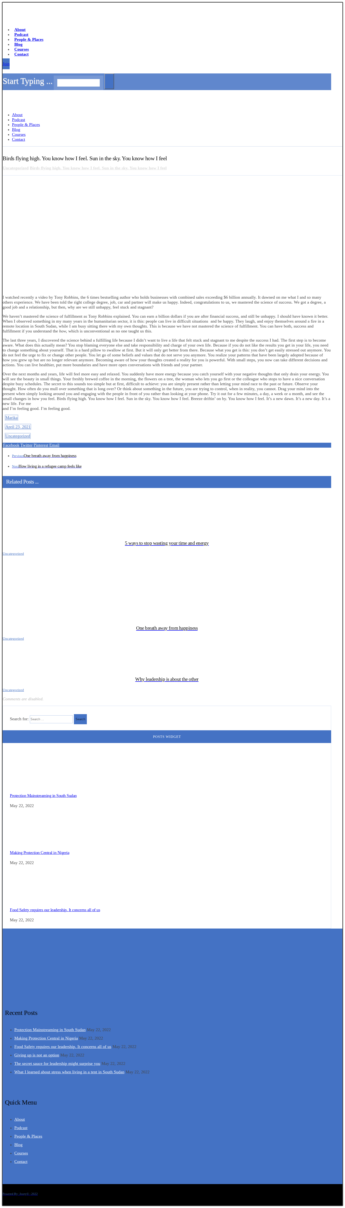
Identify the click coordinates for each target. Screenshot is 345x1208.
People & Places (28, 1136)
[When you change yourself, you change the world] (17, 20)
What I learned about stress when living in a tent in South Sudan (69, 1072)
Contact (20, 1161)
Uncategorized (17, 436)
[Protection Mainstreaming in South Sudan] (27, 785)
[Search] (109, 81)
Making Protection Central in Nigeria (39, 852)
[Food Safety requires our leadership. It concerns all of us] (27, 899)
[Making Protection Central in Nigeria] (27, 842)
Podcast (20, 1127)
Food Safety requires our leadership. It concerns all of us (55, 909)
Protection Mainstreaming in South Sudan (43, 795)
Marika (11, 417)
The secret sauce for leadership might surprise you (57, 1063)
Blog (18, 1144)
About (19, 1119)
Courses (21, 1153)
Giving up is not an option (36, 1055)
